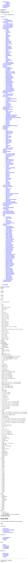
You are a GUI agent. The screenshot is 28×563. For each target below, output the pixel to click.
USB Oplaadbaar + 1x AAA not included (10, 514)
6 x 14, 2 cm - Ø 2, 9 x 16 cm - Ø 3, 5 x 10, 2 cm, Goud (13, 418)
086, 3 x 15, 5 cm (5, 351)
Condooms (8, 113)
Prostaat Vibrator (9, 259)
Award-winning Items (7, 27)
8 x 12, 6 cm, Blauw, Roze (7, 434)
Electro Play (5, 96)
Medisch (7, 40)
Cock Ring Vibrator (10, 239)
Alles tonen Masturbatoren (8, 207)
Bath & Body (8, 188)
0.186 (3, 474)
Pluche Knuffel (9, 48)
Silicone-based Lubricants (11, 199)
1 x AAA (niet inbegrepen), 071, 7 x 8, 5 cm (11, 356)
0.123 (3, 467)
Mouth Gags (8, 42)
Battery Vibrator (9, 233)
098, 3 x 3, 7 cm (5, 353)
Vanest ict (10, 560)
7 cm (3, 427)
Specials (7, 53)
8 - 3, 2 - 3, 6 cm (5, 430)
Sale (4, 215)
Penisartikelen (8, 47)
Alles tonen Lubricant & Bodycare (10, 202)
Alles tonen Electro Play (8, 106)
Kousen (7, 177)
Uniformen (8, 182)
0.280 (3, 478)
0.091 (3, 464)
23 (2, 298)
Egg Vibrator (8, 242)
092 (3, 352)
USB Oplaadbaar (5, 513)
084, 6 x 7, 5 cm (5, 349)
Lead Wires (8, 103)
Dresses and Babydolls (10, 167)
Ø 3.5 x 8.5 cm (5, 325)
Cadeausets (8, 112)
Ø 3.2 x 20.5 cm (5, 314)
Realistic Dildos (9, 81)
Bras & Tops (8, 161)
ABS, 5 (3, 447)
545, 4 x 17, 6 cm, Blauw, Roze (8, 414)
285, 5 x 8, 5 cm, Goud (7, 373)
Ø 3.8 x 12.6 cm (5, 333)
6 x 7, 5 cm (4, 426)
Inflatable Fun (6, 126)
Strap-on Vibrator (9, 270)
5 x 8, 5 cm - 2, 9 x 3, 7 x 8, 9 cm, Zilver (10, 403)
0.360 (3, 484)
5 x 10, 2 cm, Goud (6, 392)
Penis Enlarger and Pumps (8, 212)
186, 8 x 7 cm (5, 366)
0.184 (3, 473)
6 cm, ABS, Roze (5, 417)
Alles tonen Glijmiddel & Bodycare (10, 125)
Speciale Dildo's (9, 84)
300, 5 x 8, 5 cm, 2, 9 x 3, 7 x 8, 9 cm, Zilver (11, 383)
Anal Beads (8, 69)
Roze (3, 508)
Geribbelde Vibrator (10, 247)
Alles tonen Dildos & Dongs (9, 90)
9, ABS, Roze (5, 440)
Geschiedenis (6, 554)
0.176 (3, 471)
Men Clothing (8, 41)
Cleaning (7, 189)
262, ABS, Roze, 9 (6, 370)
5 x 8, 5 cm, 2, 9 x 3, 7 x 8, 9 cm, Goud (10, 404)
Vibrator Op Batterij (10, 274)
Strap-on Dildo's (9, 85)
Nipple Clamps (9, 43)
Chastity (7, 30)
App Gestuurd (9, 232)
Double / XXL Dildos (10, 71)
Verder (2, 523)
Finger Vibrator (9, 243)
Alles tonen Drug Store (8, 95)
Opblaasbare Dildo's (10, 77)
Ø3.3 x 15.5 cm (5, 338)
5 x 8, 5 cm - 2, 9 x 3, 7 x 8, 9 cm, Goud (10, 401)
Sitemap (4, 539)
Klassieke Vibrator (9, 249)
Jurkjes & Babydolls (10, 172)
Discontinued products (7, 91)
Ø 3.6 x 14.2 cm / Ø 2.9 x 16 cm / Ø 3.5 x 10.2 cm (12, 329)
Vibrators (5, 225)
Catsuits (7, 165)
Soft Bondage (8, 51)
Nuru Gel (8, 120)
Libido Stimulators (9, 93)
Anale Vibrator (9, 229)
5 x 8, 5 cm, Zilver (6, 408)
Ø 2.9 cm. (4, 309)
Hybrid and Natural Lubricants (12, 193)
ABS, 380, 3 (4, 444)
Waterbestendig (5, 347)
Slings (7, 50)
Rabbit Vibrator (9, 261)
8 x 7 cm (4, 435)
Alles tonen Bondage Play (8, 63)
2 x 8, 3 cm (4, 369)
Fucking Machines (9, 245)
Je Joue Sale (8, 216)
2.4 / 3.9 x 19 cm (5, 301)
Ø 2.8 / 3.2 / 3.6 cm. (6, 307)
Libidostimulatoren (7, 151)
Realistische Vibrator (10, 263)
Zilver (3, 457)
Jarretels (7, 171)
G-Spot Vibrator (9, 246)
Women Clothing (9, 62)
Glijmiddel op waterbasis (11, 116)
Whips (7, 61)
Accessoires (5, 19)
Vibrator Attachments (10, 273)
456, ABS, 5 (4, 390)
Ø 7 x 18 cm (4, 335)
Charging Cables (9, 23)
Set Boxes (8, 267)
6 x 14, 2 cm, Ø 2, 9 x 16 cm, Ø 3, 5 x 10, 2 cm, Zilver (13, 422)
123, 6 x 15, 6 (5, 360)
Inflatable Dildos (9, 76)
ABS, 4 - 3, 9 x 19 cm (6, 445)
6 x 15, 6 (4, 423)
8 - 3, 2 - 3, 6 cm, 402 (6, 432)
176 (3, 362)
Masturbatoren (6, 205)
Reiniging (8, 122)
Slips (7, 180)
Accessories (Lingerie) (10, 154)
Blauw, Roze (4, 455)
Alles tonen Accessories (8, 24)
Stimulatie (8, 124)
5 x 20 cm (4, 395)
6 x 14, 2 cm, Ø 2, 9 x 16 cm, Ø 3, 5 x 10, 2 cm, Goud (13, 421)
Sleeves (7, 206)
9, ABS (3, 439)
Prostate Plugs (9, 79)
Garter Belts (8, 168)
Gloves (7, 130)
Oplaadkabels (8, 20)
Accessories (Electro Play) (11, 101)
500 (3, 410)
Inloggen (7, 3)
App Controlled (9, 230)
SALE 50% (8, 220)
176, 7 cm (4, 364)
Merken (4, 544)
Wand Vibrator (9, 277)
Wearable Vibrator (9, 278)
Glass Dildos (8, 74)
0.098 (3, 466)
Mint (3, 501)
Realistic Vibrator (9, 262)
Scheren (7, 123)
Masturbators (5, 208)
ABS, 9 (3, 449)
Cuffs (7, 34)
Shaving (7, 198)
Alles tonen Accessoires (8, 21)
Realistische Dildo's (10, 82)
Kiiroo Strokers (9, 218)
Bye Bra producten (7, 64)
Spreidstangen (9, 55)
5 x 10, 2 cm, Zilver (6, 393)
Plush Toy (8, 49)
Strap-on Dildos (9, 86)
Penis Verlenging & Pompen (9, 213)
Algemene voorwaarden (8, 532)
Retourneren (5, 538)
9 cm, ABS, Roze (5, 438)
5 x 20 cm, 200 (5, 396)
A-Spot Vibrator (9, 226)
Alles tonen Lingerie (7, 185)
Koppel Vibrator (9, 250)
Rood (3, 506)
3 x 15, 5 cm (4, 379)
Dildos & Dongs (6, 67)
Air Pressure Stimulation (8, 26)
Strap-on (7, 143)
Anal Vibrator (8, 228)
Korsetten (8, 175)
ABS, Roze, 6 (5, 452)
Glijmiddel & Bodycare (8, 109)
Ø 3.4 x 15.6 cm (5, 317)
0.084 (3, 461)
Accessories (5, 22)
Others (7, 44)
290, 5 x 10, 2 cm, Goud (7, 375)
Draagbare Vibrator (10, 241)
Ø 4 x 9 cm (4, 334)
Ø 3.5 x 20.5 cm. (5, 324)
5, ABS (3, 409)
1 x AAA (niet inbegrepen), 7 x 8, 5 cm (10, 357)
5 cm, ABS (4, 391)
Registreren (8, 2)
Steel (7, 57)
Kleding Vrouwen (9, 132)
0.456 (3, 488)
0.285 (3, 479)
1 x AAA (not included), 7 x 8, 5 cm (9, 358)
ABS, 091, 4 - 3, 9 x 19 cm (7, 443)
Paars (3, 504)
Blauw (3, 495)
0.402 (3, 487)
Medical (7, 38)
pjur (6, 219)
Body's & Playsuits (10, 160)
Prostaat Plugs (9, 78)
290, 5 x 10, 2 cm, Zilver (7, 377)
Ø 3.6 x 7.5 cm (5, 331)
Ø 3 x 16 (4, 312)
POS (4, 214)
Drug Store (5, 92)
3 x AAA (4, 511)
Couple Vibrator (9, 240)
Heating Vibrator (9, 248)
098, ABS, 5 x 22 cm (6, 354)
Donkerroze (4, 496)
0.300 (3, 482)
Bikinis (7, 158)
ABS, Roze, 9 (5, 453)
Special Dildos (9, 83)
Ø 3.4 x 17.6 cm (5, 318)
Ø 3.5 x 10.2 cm (5, 321)
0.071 (3, 460)
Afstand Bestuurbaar (10, 227)
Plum (3, 505)
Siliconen (4, 342)
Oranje (3, 502)
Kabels (7, 102)
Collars (7, 33)
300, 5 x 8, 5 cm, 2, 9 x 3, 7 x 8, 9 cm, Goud (11, 382)
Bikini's (7, 157)
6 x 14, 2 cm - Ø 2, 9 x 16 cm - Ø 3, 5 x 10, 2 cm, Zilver (13, 419)
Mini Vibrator (8, 252)
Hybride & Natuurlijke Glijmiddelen (13, 117)
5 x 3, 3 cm (4, 400)
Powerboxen (8, 104)
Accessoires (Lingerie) (10, 153)
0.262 (3, 477)
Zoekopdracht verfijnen (5, 515)
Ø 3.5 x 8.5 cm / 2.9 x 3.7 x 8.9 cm (9, 326)
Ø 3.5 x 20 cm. (5, 322)
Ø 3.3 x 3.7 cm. (5, 316)
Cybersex (5, 65)
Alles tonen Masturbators (8, 211)
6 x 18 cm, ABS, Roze (6, 425)
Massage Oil (8, 195)
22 (2, 296)
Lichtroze (4, 500)
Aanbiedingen (6, 548)
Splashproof (4, 345)
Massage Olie (8, 119)
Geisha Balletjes (6, 108)
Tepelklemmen (9, 60)
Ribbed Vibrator (9, 266)
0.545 (3, 491)
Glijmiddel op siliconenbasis (11, 115)
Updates (5, 556)
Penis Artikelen (9, 140)
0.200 (3, 475)
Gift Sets (7, 192)
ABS (3, 442)
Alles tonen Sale (6, 223)
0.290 (3, 480)
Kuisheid (7, 36)
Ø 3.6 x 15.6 (4, 330)
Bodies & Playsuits (10, 159)
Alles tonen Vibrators (7, 280)
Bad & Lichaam (9, 111)
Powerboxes (8, 105)
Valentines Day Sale (10, 222)
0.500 (3, 490)
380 (3, 492)
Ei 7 (3, 304)
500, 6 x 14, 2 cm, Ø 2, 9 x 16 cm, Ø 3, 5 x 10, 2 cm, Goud (14, 412)
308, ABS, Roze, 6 (6, 384)
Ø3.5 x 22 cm (5, 339)
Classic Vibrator (9, 235)
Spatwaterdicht (5, 344)
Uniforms (8, 184)
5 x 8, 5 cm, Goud (6, 406)
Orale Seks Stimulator (10, 256)
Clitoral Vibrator (9, 236)
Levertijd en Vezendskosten (8, 529)
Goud (3, 456)
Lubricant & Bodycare (7, 186)
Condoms (8, 191)
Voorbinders (8, 145)
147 (3, 361)
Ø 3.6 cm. (4, 327)
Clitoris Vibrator (9, 237)
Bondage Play (6, 28)
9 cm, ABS (4, 436)
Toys (7, 144)
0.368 (3, 486)
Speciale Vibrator (9, 269)
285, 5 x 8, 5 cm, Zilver (7, 374)
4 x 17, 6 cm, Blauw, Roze (7, 387)
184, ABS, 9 (4, 365)
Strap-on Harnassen (10, 88)
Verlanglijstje (5, 555)
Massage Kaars (9, 118)
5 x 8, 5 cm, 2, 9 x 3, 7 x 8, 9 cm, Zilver (10, 405)
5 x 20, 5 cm (4, 397)
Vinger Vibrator (9, 276)
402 (3, 388)
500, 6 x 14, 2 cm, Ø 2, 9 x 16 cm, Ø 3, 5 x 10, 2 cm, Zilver (14, 413)
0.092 (3, 465)
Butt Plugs (8, 70)
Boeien (7, 29)
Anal (7, 187)
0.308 (3, 483)
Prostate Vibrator (9, 260)
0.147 (3, 469)
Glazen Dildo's (9, 75)
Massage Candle (9, 194)
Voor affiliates (6, 547)
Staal (7, 56)
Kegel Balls (5, 127)
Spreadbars (8, 54)
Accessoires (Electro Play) (11, 98)
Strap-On (8, 58)
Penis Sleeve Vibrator (10, 257)
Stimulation (8, 200)
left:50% (5, 150)
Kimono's (8, 173)
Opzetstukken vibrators (10, 254)
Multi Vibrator (9, 253)
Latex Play (5, 129)
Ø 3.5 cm (4, 320)
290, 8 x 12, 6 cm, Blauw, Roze (8, 378)
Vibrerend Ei (8, 275)
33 (2, 290)
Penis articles (8, 45)
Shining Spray (9, 141)
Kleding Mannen (9, 131)
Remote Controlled (10, 264)
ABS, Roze (4, 451)
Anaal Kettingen (9, 68)
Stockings (8, 181)
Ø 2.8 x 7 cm (4, 308)
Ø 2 (3, 305)
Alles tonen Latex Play (8, 149)
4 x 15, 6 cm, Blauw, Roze (7, 386)
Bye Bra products (9, 164)
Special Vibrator (9, 268)
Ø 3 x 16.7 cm (5, 313)
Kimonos (8, 174)
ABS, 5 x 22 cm (5, 448)
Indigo (3, 497)
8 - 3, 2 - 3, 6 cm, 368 (6, 431)
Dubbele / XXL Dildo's (10, 72)
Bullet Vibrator (9, 234)
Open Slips (8, 179)
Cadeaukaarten (6, 545)
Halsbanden (8, 35)
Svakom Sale (8, 221)
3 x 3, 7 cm (4, 380)
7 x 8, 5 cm (4, 429)
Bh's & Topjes (9, 156)
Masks (7, 37)
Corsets (7, 166)
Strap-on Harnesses (10, 89)
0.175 (3, 470)
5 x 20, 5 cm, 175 (5, 399)
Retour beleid (6, 528)
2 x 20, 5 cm (4, 367)
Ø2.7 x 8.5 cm (5, 337)
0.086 (3, 462)
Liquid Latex (8, 133)
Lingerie (5, 152)
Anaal (7, 110)
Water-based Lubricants (10, 201)
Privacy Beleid (6, 531)
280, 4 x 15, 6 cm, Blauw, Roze (8, 371)
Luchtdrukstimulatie (7, 204)
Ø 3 (3, 311)
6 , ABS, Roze (5, 416)
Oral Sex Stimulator (10, 255)
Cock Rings (8, 31)
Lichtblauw (4, 499)
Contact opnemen (6, 537)
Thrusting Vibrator (9, 271)
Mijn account (6, 553)
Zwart (3, 509)
